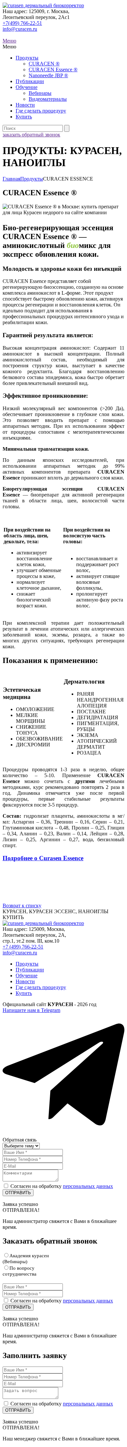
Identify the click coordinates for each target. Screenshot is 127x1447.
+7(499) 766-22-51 (22, 23)
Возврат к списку (22, 905)
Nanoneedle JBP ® (48, 75)
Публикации (30, 81)
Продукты (27, 58)
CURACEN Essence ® (53, 69)
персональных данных (88, 1186)
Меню (9, 41)
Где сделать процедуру (41, 110)
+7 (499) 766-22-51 (23, 947)
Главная (11, 179)
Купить (24, 116)
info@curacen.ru (20, 29)
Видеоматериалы (48, 99)
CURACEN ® (44, 63)
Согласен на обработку (61, 1186)
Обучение (26, 87)
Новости (25, 105)
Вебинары (40, 93)
